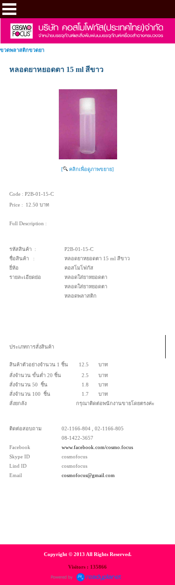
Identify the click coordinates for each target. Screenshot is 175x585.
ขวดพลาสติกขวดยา (22, 50)
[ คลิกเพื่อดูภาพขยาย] (87, 169)
